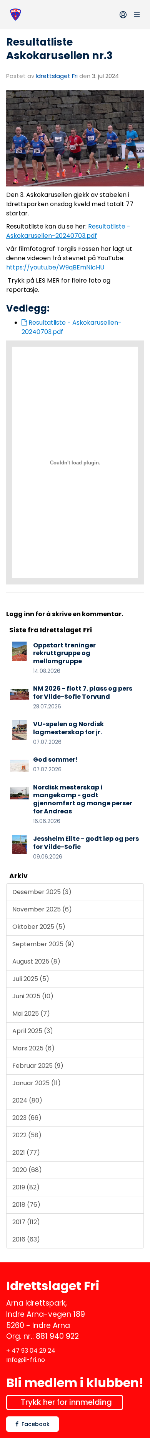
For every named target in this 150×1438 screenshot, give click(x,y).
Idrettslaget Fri (57, 76)
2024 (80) (27, 1100)
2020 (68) (27, 1169)
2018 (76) (26, 1204)
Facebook (36, 1424)
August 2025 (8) (36, 961)
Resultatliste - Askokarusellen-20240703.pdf (68, 231)
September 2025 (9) (43, 944)
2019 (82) (26, 1187)
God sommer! (55, 759)
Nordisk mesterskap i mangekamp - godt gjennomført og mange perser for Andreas (82, 799)
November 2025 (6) (42, 909)
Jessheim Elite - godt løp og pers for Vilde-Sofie (86, 842)
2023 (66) (27, 1117)
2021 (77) (26, 1152)
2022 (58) (27, 1135)
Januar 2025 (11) (36, 1083)
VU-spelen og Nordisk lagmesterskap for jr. (68, 728)
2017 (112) (26, 1222)
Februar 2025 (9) (37, 1065)
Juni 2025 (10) (32, 996)
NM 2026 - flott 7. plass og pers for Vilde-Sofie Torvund (82, 692)
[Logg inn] (123, 15)
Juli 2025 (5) (30, 978)
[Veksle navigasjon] (137, 15)
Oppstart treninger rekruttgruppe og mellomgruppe (64, 653)
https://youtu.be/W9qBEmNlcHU (55, 267)
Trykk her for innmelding (66, 1402)
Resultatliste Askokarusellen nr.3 (59, 49)
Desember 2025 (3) (42, 892)
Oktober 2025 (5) (38, 926)
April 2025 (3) (32, 1030)
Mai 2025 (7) (31, 1013)
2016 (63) (26, 1239)
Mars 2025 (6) (33, 1048)
